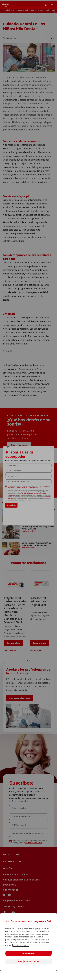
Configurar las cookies (28, 962)
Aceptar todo (28, 953)
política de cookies (21, 945)
